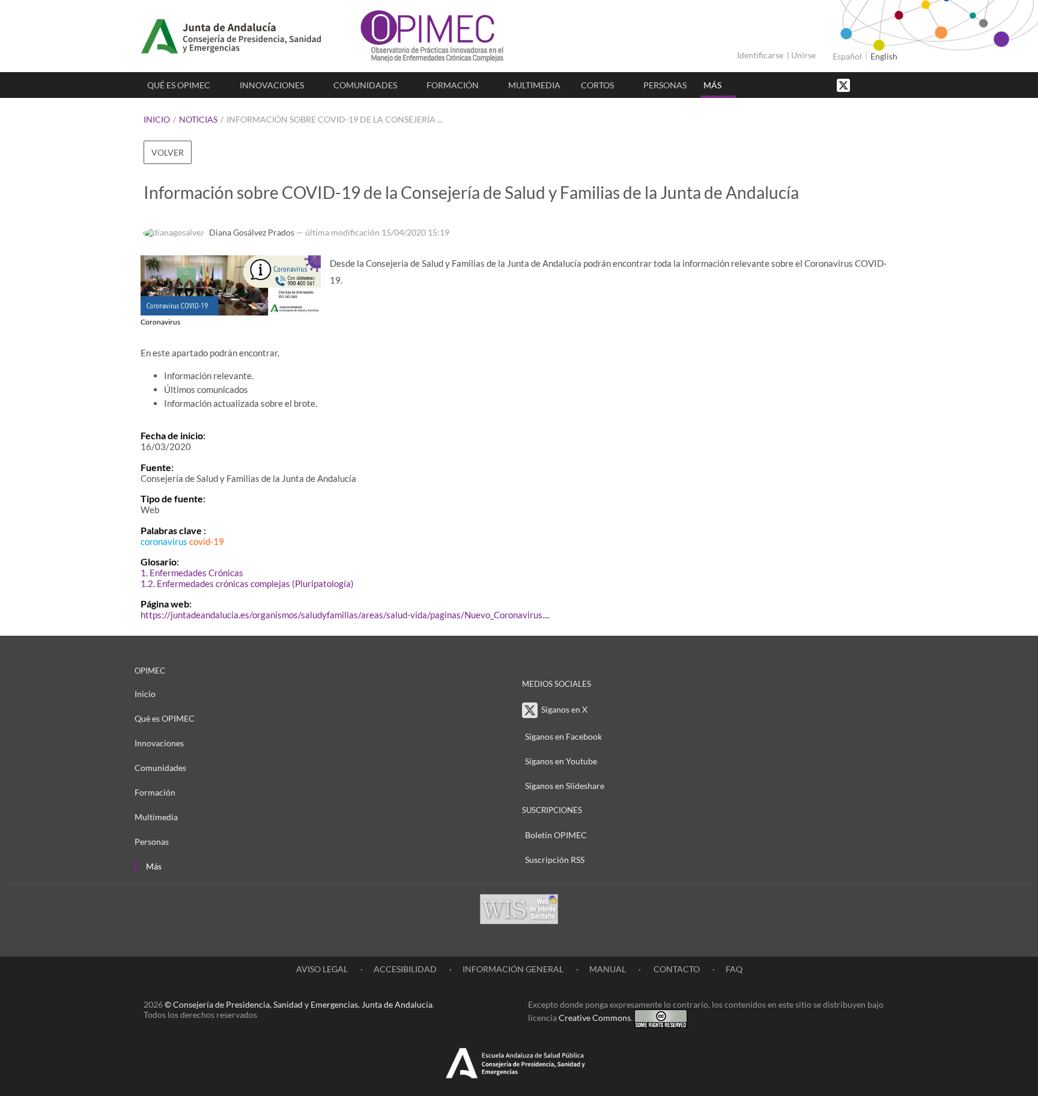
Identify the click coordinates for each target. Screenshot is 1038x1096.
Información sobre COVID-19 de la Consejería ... (334, 119)
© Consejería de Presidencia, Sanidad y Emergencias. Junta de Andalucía (298, 1004)
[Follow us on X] (844, 84)
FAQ (734, 969)
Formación (452, 85)
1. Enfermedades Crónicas (192, 572)
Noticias (198, 119)
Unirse (803, 55)
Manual (607, 969)
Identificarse (760, 55)
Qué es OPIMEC (178, 85)
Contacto (676, 969)
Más (712, 85)
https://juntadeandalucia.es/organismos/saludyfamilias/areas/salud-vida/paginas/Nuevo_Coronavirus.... (345, 614)
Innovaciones (272, 85)
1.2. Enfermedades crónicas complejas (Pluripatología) (247, 583)
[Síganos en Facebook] (864, 84)
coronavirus (164, 541)
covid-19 (206, 541)
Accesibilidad (405, 969)
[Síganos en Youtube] (876, 84)
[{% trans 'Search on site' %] (888, 84)
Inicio (157, 119)
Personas (665, 85)
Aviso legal (322, 969)
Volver (167, 152)
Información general (513, 969)
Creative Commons (595, 1017)
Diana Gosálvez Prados (251, 232)
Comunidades (365, 85)
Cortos (597, 85)
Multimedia (534, 85)
